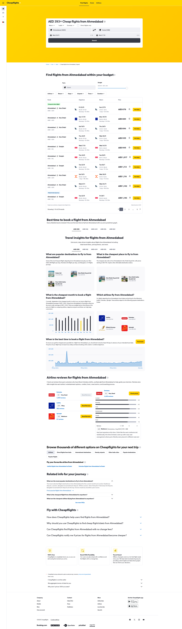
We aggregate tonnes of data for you (59, 583)
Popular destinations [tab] (129, 452)
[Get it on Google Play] (133, 601)
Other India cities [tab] (114, 452)
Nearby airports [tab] (100, 452)
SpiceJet (59, 413)
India (57, 64)
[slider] (127, 88)
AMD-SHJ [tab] (85, 229)
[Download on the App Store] (133, 606)
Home (47, 64)
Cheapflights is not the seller (57, 580)
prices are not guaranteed (84, 574)
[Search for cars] (3, 13)
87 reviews (60, 419)
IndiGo (59, 403)
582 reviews (60, 408)
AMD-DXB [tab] (76, 229)
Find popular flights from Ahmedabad (59, 490)
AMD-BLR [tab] (112, 229)
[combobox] (52, 25)
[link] (134, 393)
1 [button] (121, 209)
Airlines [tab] (50, 452)
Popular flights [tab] (52, 456)
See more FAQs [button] (80, 502)
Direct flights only (86, 25)
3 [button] (128, 209)
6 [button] (137, 209)
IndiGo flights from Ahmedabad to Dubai (59, 466)
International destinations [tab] (83, 452)
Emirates (59, 392)
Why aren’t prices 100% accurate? (59, 587)
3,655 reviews (61, 398)
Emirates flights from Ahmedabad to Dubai (92, 466)
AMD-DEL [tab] (103, 229)
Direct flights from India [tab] (64, 452)
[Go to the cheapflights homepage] (14, 3)
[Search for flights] (3, 9)
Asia (52, 64)
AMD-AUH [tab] (94, 229)
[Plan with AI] (3, 17)
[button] (3, 3)
